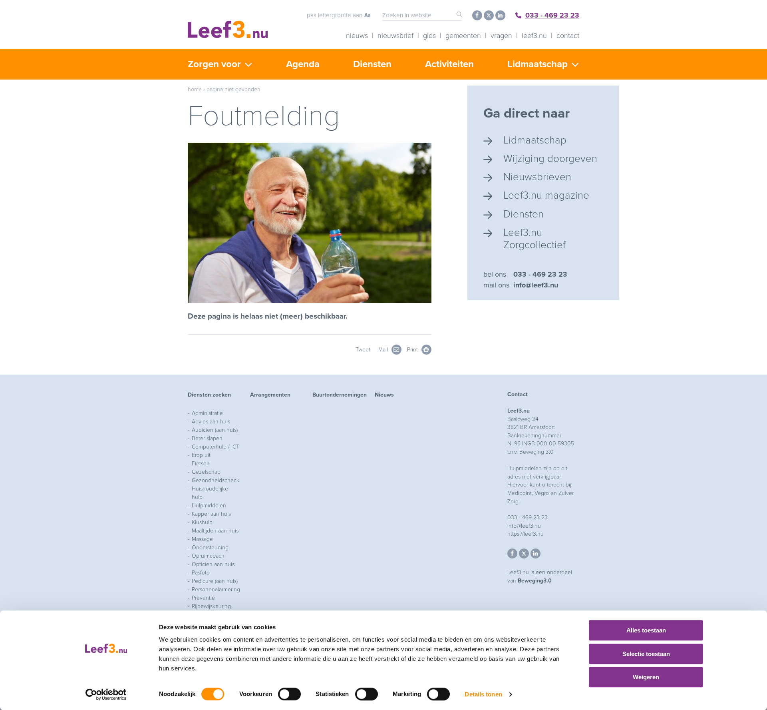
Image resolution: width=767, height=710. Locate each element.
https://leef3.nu (525, 534)
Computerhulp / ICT (215, 446)
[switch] (289, 694)
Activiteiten (449, 64)
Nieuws (357, 35)
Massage (202, 539)
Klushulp (202, 522)
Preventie (203, 597)
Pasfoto (201, 572)
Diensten (372, 64)
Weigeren (646, 677)
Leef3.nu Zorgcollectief (534, 238)
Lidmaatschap (537, 64)
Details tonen (483, 694)
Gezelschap (206, 472)
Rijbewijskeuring (211, 606)
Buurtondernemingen (339, 394)
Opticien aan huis (213, 564)
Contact (567, 35)
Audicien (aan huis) (215, 430)
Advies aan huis (211, 421)
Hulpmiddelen (209, 505)
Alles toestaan (646, 630)
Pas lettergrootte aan (334, 15)
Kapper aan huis (211, 514)
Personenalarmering (216, 589)
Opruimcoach (208, 555)
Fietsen (201, 463)
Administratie (207, 413)
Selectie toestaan (646, 653)
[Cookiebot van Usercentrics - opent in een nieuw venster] (106, 694)
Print (413, 349)
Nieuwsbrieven (537, 177)
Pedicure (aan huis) (215, 581)
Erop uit (201, 455)
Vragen (501, 35)
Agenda (303, 64)
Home (195, 89)
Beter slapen (207, 438)
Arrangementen (270, 394)
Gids (429, 35)
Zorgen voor (214, 64)
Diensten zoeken (209, 394)
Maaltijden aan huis (215, 530)
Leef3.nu (534, 35)
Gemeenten (463, 35)
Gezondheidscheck (215, 480)
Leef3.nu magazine (546, 195)
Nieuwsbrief (395, 35)
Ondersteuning (210, 547)
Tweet (363, 349)
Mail (383, 349)
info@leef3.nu (535, 285)
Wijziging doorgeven (550, 158)
